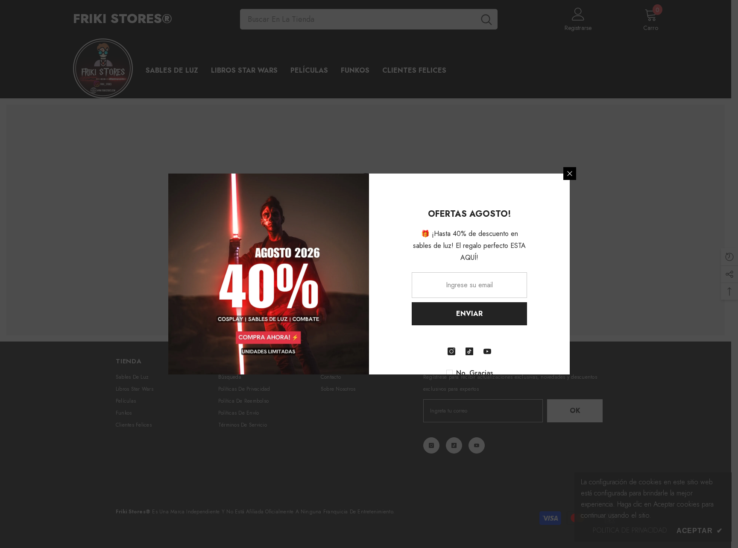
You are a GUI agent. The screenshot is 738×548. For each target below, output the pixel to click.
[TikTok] (469, 351)
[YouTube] (487, 351)
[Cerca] (569, 173)
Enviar (469, 313)
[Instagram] (451, 351)
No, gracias (474, 373)
